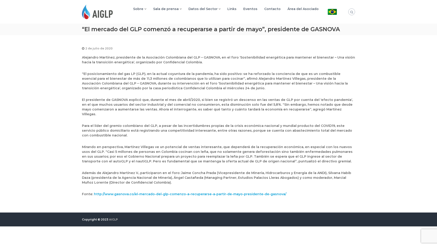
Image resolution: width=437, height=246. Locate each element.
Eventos (250, 9)
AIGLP (113, 219)
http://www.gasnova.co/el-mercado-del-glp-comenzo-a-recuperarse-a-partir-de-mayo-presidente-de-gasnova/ (190, 194)
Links (231, 9)
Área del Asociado (303, 9)
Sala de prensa (166, 9)
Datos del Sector (203, 9)
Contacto (272, 9)
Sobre (138, 9)
